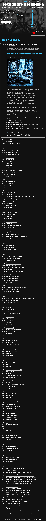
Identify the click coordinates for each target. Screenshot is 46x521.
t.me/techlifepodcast (6, 22)
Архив (40, 519)
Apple (27, 134)
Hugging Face (10, 117)
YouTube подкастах (11, 135)
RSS (37, 519)
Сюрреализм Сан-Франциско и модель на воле (22, 44)
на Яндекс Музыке (25, 135)
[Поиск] (29, 1)
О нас (33, 1)
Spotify (18, 135)
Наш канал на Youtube (13, 132)
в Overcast (31, 134)
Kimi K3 (9, 122)
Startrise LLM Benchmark (13, 128)
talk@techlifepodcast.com (7, 23)
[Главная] (25, 1)
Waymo (9, 120)
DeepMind (9, 126)
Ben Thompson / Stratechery (14, 124)
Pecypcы (38, 1)
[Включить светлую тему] (43, 1)
